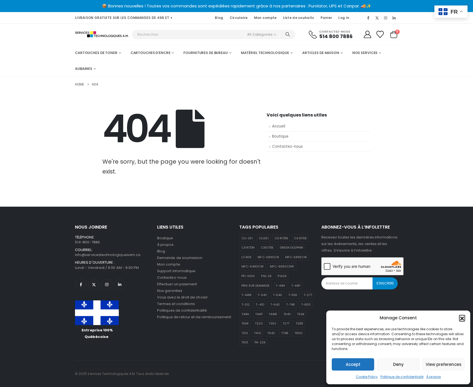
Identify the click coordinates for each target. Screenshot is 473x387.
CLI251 (264, 238)
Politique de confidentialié (401, 376)
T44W (273, 314)
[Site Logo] (102, 34)
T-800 (306, 304)
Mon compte (265, 18)
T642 (271, 333)
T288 (299, 323)
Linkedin (119, 284)
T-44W (246, 295)
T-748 (290, 304)
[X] (376, 17)
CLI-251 (247, 238)
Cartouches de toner (96, 52)
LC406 (246, 257)
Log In (343, 18)
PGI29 (282, 276)
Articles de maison (320, 52)
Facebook (81, 284)
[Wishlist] (380, 34)
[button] (462, 318)
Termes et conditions (176, 303)
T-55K (292, 295)
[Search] (287, 34)
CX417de (300, 238)
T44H (245, 314)
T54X (300, 314)
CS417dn (281, 238)
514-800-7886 (87, 242)
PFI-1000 (248, 276)
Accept (353, 364)
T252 (272, 323)
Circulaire (239, 18)
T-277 (308, 295)
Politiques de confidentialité (182, 310)
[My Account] (367, 34)
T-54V (262, 295)
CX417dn (248, 247)
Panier (326, 18)
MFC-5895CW (296, 257)
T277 (285, 323)
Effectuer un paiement (177, 284)
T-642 (275, 304)
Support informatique (176, 271)
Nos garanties (169, 290)
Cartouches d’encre (151, 52)
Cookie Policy (367, 376)
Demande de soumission (179, 257)
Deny (398, 364)
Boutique (280, 136)
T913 (244, 342)
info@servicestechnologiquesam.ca (107, 254)
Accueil (278, 126)
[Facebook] (368, 17)
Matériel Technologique (265, 52)
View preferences (444, 364)
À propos (433, 376)
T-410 (260, 304)
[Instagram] (385, 17)
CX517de (267, 247)
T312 (244, 333)
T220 (259, 323)
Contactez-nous (287, 146)
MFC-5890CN (268, 257)
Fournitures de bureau (205, 52)
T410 (257, 333)
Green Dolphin (291, 247)
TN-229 (259, 342)
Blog (219, 18)
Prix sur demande (255, 285)
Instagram (106, 284)
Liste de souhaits (298, 18)
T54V (287, 314)
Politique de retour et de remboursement (194, 317)
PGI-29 (266, 276)
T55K (245, 323)
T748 (284, 333)
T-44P (295, 285)
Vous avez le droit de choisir (182, 297)
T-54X (277, 295)
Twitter (93, 284)
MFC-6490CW (252, 266)
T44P (258, 314)
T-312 (245, 304)
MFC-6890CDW (282, 266)
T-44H (280, 285)
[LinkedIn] (394, 17)
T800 (298, 333)
